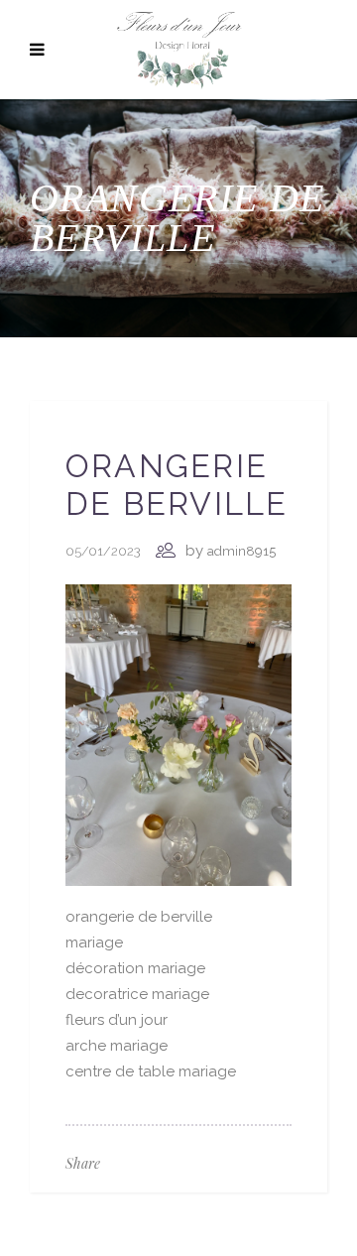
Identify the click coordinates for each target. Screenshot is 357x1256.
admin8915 (241, 551)
